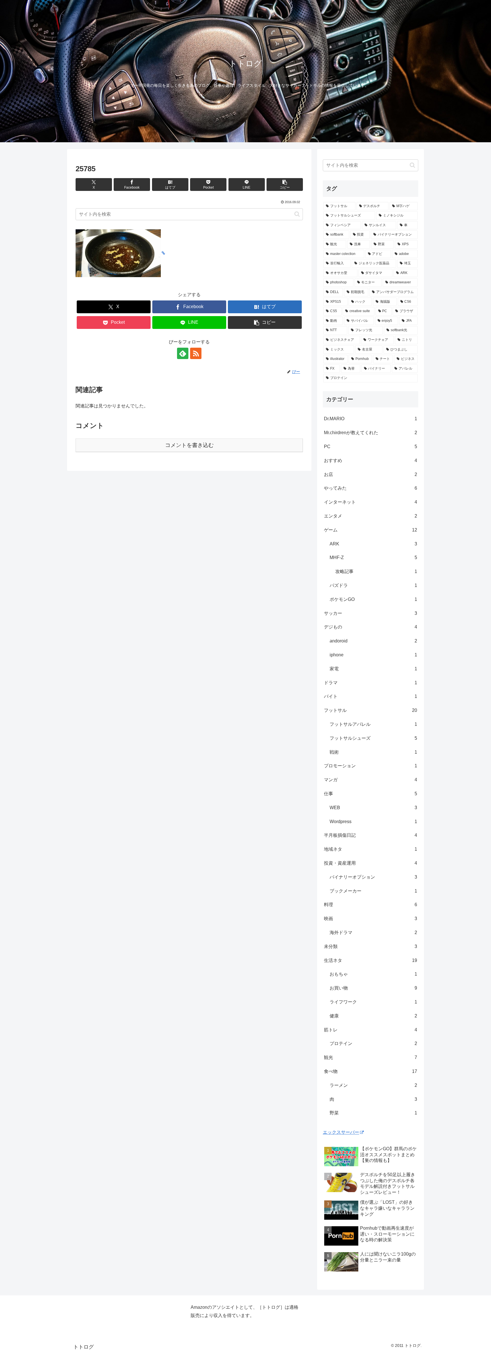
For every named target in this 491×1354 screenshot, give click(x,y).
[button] (285, 184)
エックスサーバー (341, 1132)
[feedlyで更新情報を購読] (182, 353)
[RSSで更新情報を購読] (195, 353)
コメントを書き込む (189, 445)
